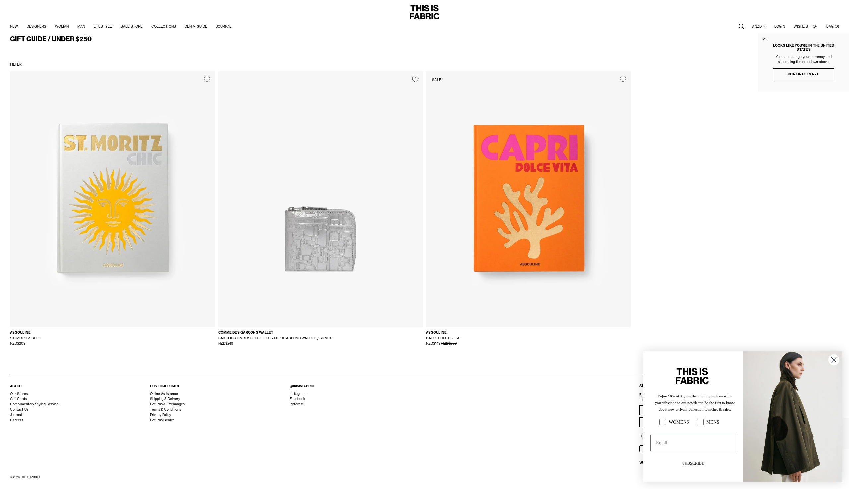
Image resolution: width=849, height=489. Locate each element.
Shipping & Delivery (165, 399)
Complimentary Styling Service (34, 404)
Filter (16, 64)
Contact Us (19, 409)
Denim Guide (196, 26)
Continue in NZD (803, 74)
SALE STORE (132, 26)
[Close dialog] (834, 360)
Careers (16, 420)
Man (81, 26)
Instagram (298, 394)
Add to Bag (112, 311)
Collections (163, 26)
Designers (36, 26)
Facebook (297, 399)
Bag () (832, 26)
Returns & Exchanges (167, 404)
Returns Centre (162, 420)
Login (779, 26)
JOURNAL (223, 26)
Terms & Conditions (165, 409)
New (14, 26)
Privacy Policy (160, 415)
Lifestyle (103, 26)
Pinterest (297, 404)
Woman (62, 26)
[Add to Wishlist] (207, 79)
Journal (16, 415)
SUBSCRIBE (693, 463)
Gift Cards (18, 399)
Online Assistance (164, 394)
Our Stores (19, 394)
